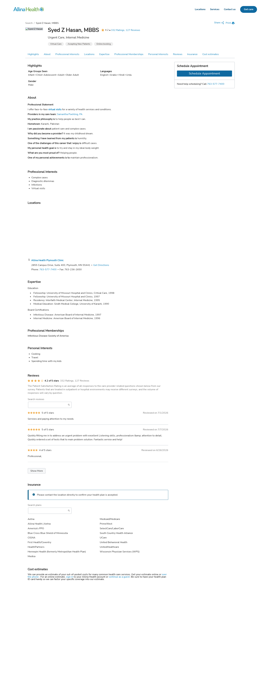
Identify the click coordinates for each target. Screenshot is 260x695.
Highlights (33, 54)
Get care (248, 9)
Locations (200, 9)
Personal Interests (158, 54)
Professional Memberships (128, 54)
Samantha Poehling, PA (69, 114)
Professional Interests (67, 54)
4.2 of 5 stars (52, 381)
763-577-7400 (215, 84)
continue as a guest (119, 576)
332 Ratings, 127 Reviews (125, 30)
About (47, 54)
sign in (70, 576)
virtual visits (55, 109)
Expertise (104, 54)
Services (214, 9)
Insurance (192, 54)
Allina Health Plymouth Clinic (47, 260)
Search (29, 23)
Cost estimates (210, 54)
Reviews (177, 54)
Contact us (230, 9)
